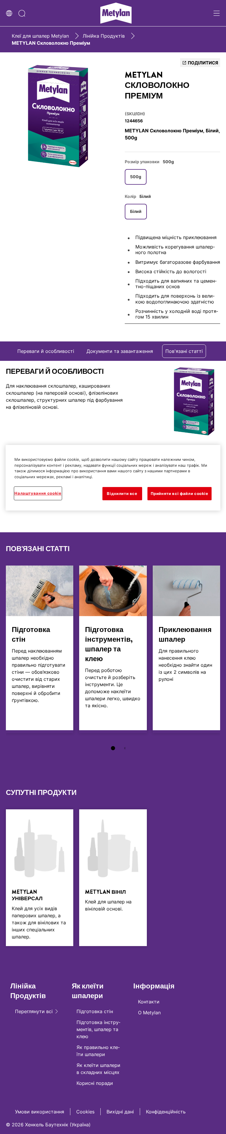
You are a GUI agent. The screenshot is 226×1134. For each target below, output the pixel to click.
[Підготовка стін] (39, 649)
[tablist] (113, 748)
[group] (58, 116)
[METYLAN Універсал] (39, 877)
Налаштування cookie (37, 493)
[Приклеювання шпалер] (186, 649)
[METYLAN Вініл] (113, 877)
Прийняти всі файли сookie (179, 493)
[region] (113, 477)
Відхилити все (122, 493)
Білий (136, 211)
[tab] (113, 748)
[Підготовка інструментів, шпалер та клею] (113, 649)
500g (135, 176)
